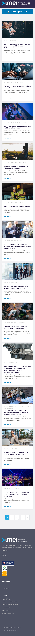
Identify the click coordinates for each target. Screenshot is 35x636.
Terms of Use (7, 630)
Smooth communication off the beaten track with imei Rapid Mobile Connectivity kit (17, 246)
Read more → (7, 58)
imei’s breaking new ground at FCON (17, 206)
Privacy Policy (14, 630)
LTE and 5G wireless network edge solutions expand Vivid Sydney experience (16, 494)
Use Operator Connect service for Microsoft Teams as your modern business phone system (16, 412)
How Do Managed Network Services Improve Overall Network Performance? (17, 46)
